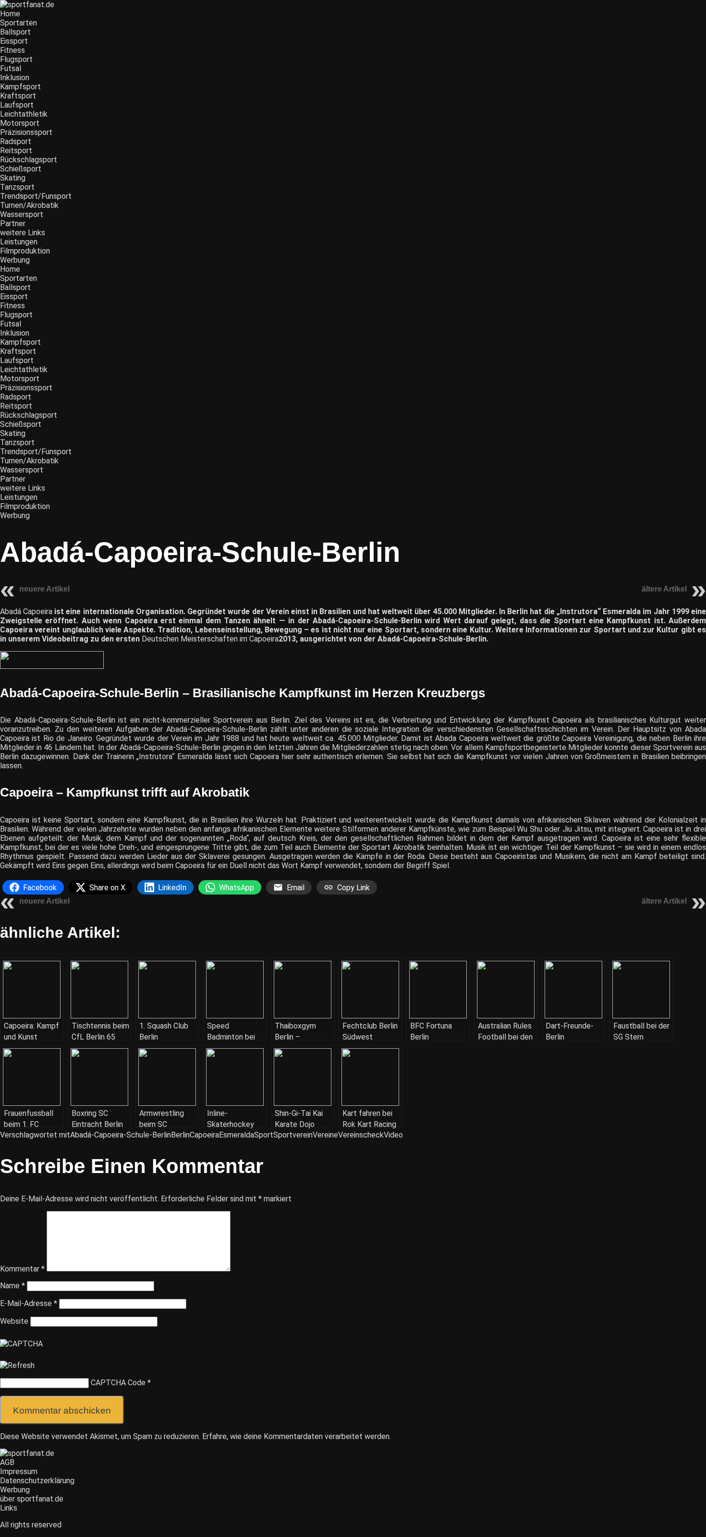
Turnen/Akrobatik (29, 205)
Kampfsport (20, 86)
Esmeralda (236, 1134)
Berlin (180, 1134)
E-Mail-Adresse (28, 1303)
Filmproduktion (25, 250)
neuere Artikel (44, 589)
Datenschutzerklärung (37, 1480)
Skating (12, 177)
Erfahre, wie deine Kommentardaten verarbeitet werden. (296, 1436)
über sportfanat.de (31, 1498)
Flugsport (16, 59)
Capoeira (204, 1134)
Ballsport (15, 31)
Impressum (18, 1471)
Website (14, 1321)
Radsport (15, 141)
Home (10, 13)
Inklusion (14, 77)
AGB (7, 1462)
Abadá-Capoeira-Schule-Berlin (120, 1134)
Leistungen (18, 241)
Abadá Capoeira (26, 611)
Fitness (12, 50)
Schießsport (20, 168)
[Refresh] (17, 1365)
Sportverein (293, 1134)
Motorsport (19, 123)
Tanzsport (17, 187)
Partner (12, 223)
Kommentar (22, 1268)
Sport (263, 1134)
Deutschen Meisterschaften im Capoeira (210, 638)
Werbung (15, 260)
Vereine (325, 1134)
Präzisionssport (26, 132)
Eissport (14, 41)
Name (12, 1285)
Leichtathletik (24, 114)
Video (393, 1134)
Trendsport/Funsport (36, 196)
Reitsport (16, 150)
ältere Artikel (664, 589)
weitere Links (22, 232)
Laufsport (17, 104)
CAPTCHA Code (118, 1382)
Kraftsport (18, 95)
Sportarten (18, 22)
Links (8, 1508)
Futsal (10, 68)
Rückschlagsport (28, 159)
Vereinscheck (361, 1134)
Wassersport (21, 214)
